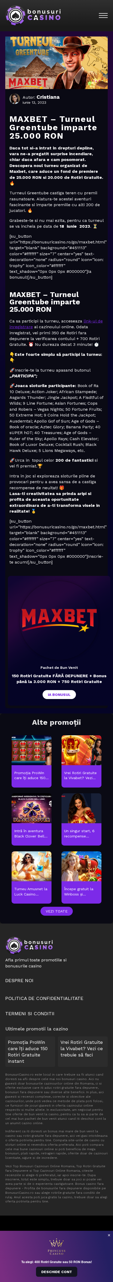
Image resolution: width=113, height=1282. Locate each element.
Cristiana (48, 97)
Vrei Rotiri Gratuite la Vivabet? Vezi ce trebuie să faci (81, 1048)
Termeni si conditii (29, 1013)
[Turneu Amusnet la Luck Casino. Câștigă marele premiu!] (32, 877)
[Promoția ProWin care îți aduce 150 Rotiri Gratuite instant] (32, 761)
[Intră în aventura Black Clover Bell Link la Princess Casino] (32, 819)
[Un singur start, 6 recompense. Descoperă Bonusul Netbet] (81, 819)
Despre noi (19, 980)
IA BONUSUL (59, 694)
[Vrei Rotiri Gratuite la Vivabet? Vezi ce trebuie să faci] (81, 761)
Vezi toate (57, 911)
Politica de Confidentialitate (44, 998)
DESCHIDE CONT (56, 1272)
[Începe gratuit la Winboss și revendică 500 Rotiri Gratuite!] (81, 877)
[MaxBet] (59, 620)
